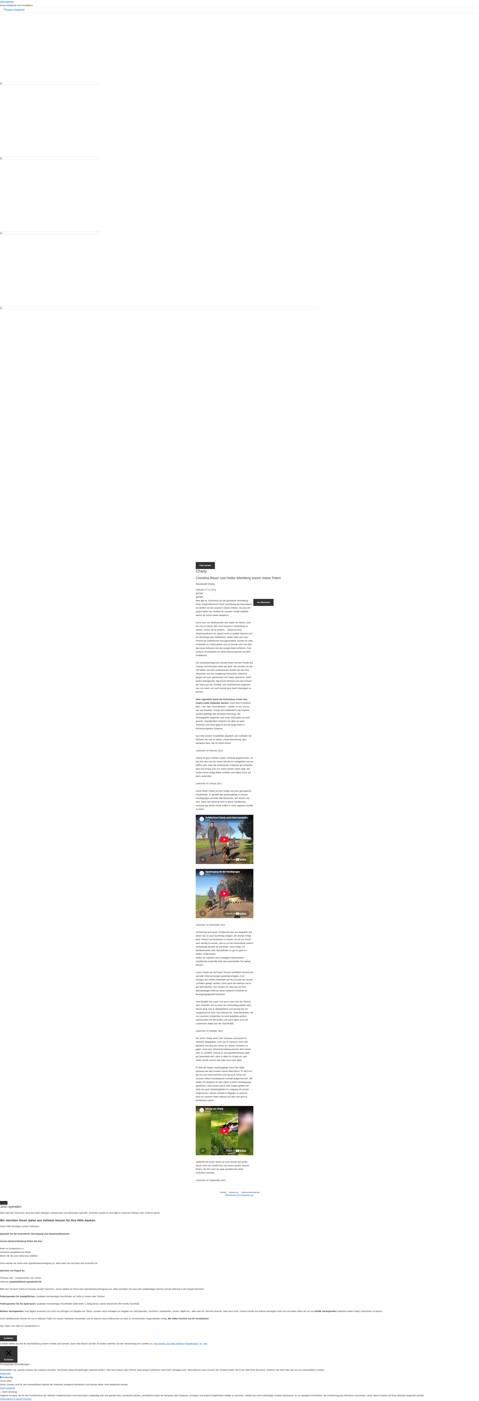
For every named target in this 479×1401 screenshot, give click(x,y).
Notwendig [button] (5, 1373)
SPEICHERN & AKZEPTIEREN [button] (15, 1399)
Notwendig (7, 1377)
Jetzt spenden (7, 1)
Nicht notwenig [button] (7, 1388)
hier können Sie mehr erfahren (169, 1343)
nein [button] (205, 1343)
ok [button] (200, 1343)
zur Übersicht (263, 602)
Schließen (8, 1338)
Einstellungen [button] (191, 1343)
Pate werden (205, 565)
